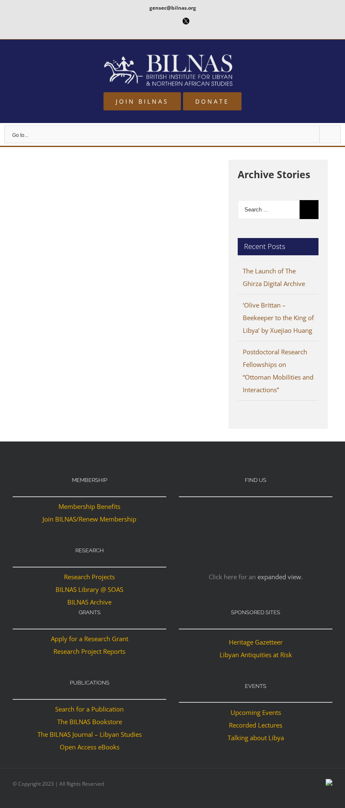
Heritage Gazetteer (256, 642)
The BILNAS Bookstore (89, 721)
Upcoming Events (256, 712)
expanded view (279, 577)
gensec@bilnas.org (172, 7)
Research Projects (89, 577)
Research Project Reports (89, 651)
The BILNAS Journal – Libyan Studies (89, 734)
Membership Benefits (89, 506)
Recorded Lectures (255, 725)
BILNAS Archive (89, 602)
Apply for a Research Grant (89, 638)
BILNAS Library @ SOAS (89, 589)
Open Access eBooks (89, 747)
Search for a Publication (89, 709)
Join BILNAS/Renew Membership (89, 519)
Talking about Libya (256, 737)
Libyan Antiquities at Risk (256, 654)
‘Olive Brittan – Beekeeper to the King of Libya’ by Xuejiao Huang (278, 317)
